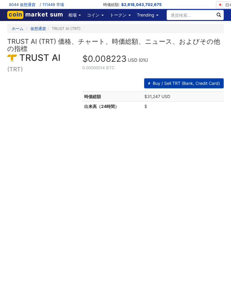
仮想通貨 (38, 28)
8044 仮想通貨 (22, 4)
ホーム (17, 28)
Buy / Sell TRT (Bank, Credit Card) (186, 83)
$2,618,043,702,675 (141, 4)
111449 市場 (53, 4)
